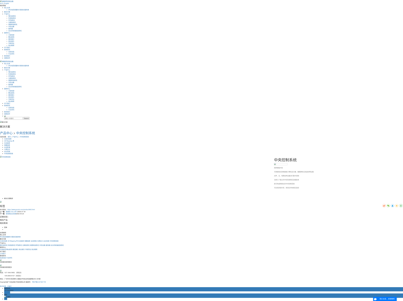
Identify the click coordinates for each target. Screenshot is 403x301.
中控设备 (11, 26)
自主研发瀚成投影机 (15, 31)
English (6, 3)
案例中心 (7, 33)
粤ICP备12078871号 (39, 282)
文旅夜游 (11, 35)
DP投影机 (11, 20)
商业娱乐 (11, 41)
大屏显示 (7, 149)
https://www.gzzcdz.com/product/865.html (21, 209)
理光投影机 (12, 16)
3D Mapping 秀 (9, 141)
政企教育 (11, 45)
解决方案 (7, 12)
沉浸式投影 (8, 139)
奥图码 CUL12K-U (12, 211)
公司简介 (3, 253)
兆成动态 (11, 52)
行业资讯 (11, 54)
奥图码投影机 (12, 24)
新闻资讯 (7, 49)
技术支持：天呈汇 (6, 286)
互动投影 (7, 143)
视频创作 (7, 58)
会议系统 (7, 151)
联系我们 (7, 56)
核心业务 (7, 8)
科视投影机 (12, 18)
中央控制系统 (25, 133)
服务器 (10, 28)
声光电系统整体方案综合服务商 (18, 10)
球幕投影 (7, 145)
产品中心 (7, 14)
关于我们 (7, 47)
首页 (9, 137)
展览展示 (11, 39)
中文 (1, 3)
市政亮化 (11, 43)
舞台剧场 (11, 37)
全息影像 (7, 147)
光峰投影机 (12, 22)
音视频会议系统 (11, 214)
